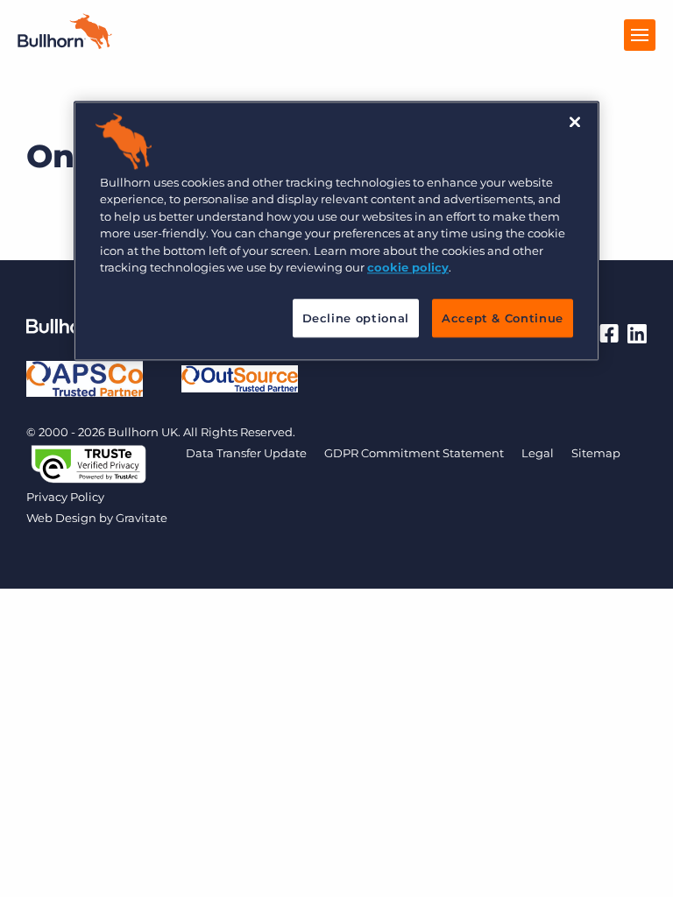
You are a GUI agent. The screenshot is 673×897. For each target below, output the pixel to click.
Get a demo (337, 879)
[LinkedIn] (637, 333)
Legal (537, 453)
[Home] (65, 44)
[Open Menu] (639, 35)
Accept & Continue (502, 318)
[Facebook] (609, 333)
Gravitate (141, 518)
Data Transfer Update (246, 453)
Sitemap (595, 453)
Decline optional (355, 318)
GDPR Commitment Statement (414, 453)
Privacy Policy (65, 497)
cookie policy (408, 267)
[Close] (575, 121)
